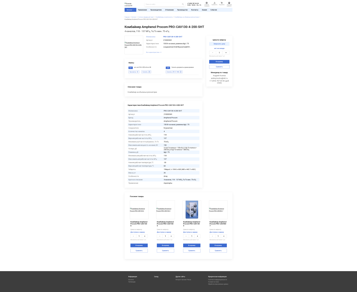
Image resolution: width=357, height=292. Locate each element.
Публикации (131, 282)
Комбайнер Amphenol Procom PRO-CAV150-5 (165, 224)
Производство (182, 10)
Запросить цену (219, 44)
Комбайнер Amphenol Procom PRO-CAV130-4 (191, 224)
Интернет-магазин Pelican (183, 279)
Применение (142, 10)
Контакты (194, 10)
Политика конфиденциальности (217, 279)
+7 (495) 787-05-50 (193, 3)
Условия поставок (213, 282)
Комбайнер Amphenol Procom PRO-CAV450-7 (218, 224)
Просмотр (132, 72)
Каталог (130, 10)
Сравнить (219, 67)
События (213, 10)
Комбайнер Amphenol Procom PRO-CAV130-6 (138, 224)
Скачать (145, 72)
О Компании (169, 10)
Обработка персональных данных (218, 284)
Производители (156, 10)
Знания (204, 10)
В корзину (219, 62)
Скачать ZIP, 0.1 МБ (173, 72)
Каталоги (131, 279)
